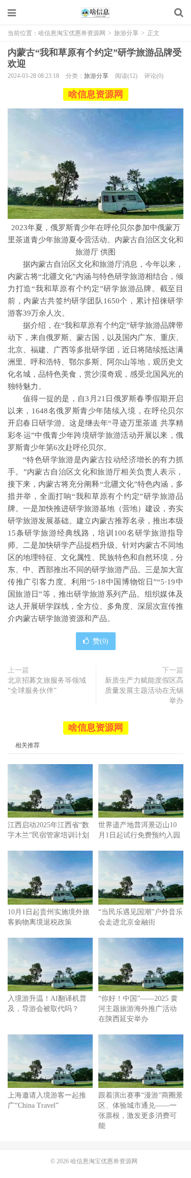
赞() (100, 641)
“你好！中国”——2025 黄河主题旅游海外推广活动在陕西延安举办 (138, 1009)
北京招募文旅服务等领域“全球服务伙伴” (47, 685)
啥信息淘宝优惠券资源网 (96, 13)
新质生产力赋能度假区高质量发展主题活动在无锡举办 (144, 691)
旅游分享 (126, 33)
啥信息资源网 (95, 94)
